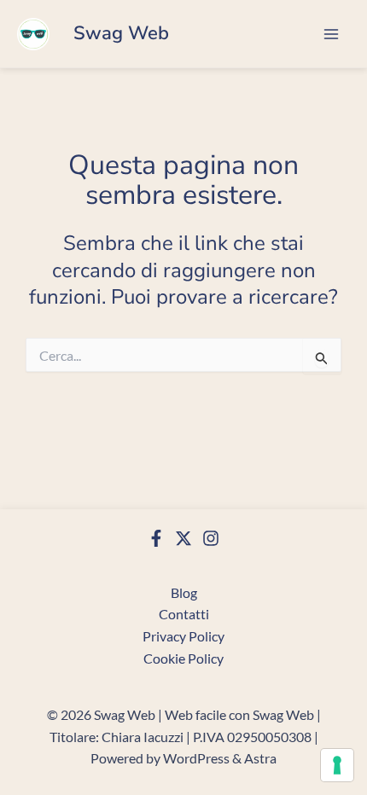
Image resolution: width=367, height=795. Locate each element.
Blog (184, 592)
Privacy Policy (183, 636)
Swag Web (121, 33)
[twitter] (183, 538)
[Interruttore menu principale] (331, 34)
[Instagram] (210, 538)
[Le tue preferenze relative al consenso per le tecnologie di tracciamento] (337, 765)
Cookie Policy (183, 658)
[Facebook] (156, 538)
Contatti (184, 614)
